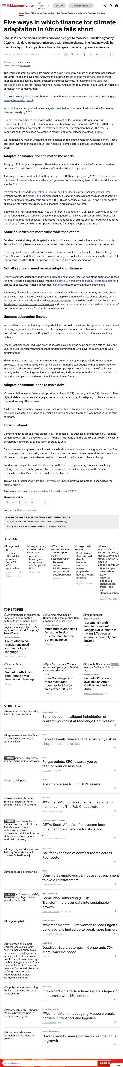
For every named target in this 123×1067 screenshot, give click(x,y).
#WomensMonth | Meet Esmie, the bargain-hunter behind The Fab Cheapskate (77, 804)
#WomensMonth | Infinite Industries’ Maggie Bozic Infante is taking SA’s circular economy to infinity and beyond (100, 631)
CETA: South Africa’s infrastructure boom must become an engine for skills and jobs (74, 829)
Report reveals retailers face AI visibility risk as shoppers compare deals (79, 741)
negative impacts (24, 329)
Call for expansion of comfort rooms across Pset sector (77, 855)
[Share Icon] (115, 725)
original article (12, 484)
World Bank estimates (40, 195)
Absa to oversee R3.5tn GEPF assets (71, 784)
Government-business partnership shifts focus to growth (79, 1038)
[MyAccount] (117, 5)
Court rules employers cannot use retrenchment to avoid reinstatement (80, 877)
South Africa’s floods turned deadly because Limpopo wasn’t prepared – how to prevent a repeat (85, 565)
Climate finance (58, 491)
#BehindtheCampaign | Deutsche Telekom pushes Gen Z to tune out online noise (61, 634)
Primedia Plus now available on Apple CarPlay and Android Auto (98, 683)
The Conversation (50, 480)
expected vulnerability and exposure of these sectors (85, 280)
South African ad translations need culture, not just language (17, 646)
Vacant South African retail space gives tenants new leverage (19, 675)
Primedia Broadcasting (93, 694)
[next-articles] (117, 550)
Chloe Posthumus (49, 811)
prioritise (59, 284)
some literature (47, 329)
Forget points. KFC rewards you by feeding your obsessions (70, 764)
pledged (66, 38)
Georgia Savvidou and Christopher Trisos (22, 54)
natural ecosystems (59, 300)
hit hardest (66, 72)
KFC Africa (46, 771)
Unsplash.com (25, 66)
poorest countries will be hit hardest (53, 191)
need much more (28, 180)
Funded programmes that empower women (29, 304)
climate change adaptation (32, 491)
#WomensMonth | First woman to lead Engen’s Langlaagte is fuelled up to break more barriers (79, 927)
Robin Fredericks (49, 1023)
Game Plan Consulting (51, 912)
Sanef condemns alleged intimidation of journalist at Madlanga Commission (78, 719)
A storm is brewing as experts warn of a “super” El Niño (37, 562)
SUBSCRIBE (105, 1063)
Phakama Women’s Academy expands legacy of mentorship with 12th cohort (80, 993)
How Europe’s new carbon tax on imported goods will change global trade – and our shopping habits (108, 580)
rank (52, 256)
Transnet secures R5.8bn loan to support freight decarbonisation (61, 568)
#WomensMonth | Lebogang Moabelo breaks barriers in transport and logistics (79, 1016)
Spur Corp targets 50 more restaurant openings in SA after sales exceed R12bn (59, 683)
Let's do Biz (116, 1065)
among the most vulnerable (85, 76)
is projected (59, 108)
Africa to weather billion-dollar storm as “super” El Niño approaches (13, 559)
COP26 (72, 491)
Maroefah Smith (49, 934)
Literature (20, 364)
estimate (33, 176)
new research (16, 119)
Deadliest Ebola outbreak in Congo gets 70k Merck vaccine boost (77, 950)
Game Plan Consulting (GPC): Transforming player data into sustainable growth (75, 902)
